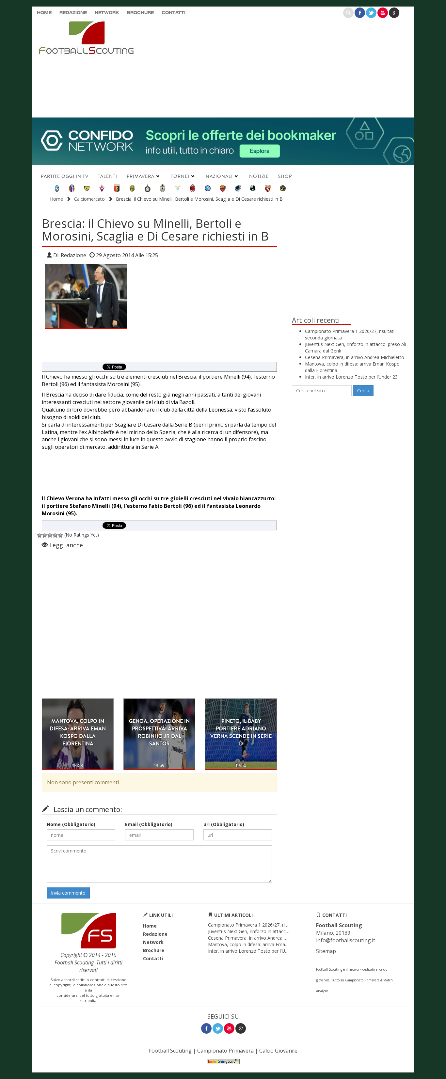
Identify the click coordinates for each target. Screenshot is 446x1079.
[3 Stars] (50, 535)
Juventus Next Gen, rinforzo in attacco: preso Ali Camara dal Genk (277, 931)
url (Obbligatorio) (223, 824)
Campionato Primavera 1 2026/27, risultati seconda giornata (272, 925)
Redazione (73, 13)
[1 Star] (39, 535)
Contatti (173, 13)
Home (44, 13)
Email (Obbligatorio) (148, 824)
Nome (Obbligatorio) (71, 824)
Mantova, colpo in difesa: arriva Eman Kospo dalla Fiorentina (272, 944)
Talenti (107, 176)
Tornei (180, 176)
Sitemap (326, 951)
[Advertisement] (286, 67)
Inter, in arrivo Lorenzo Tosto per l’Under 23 (351, 377)
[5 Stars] (60, 535)
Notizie (259, 176)
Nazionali (219, 176)
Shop (285, 176)
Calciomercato (89, 199)
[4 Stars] (55, 535)
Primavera (140, 176)
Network (107, 13)
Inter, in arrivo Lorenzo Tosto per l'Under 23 (254, 951)
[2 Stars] (44, 535)
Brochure (140, 13)
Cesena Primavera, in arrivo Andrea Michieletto (354, 357)
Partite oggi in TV (64, 176)
